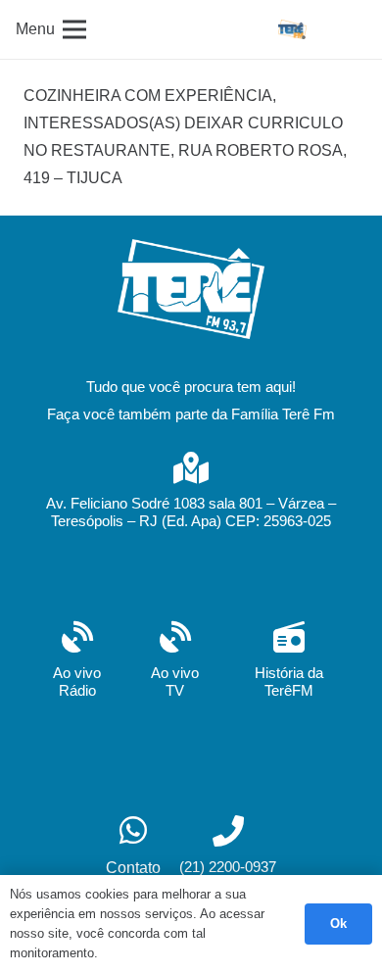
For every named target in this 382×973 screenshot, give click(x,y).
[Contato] (133, 832)
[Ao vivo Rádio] (77, 639)
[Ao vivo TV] (175, 639)
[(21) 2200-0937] (227, 833)
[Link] (292, 29)
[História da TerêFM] (289, 639)
